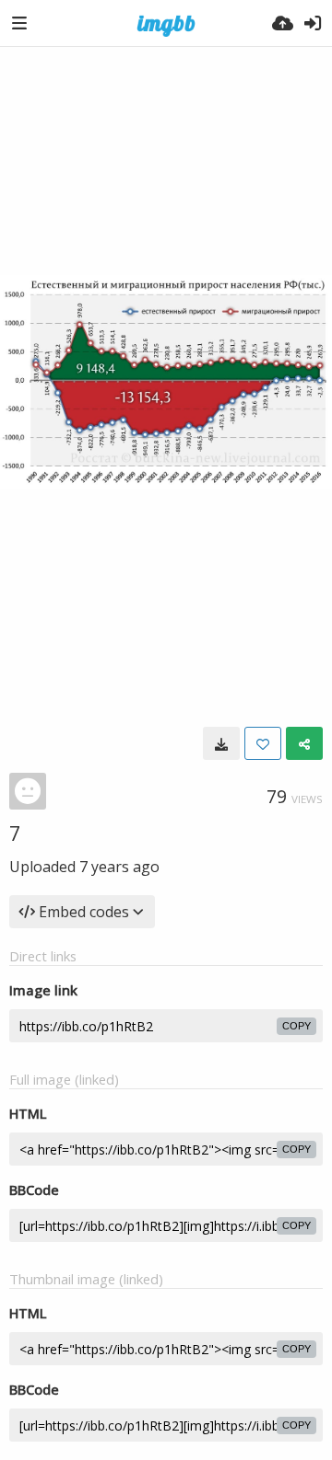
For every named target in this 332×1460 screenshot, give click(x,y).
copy (296, 1025)
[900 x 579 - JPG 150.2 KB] (221, 743)
